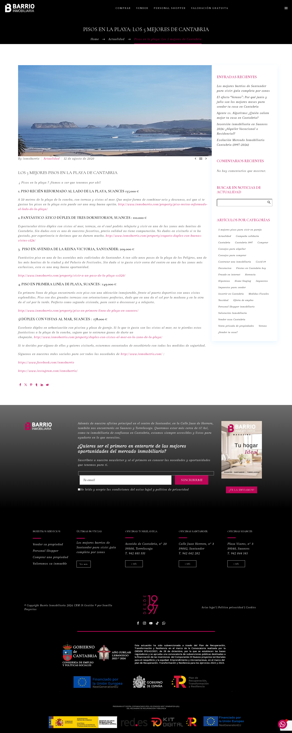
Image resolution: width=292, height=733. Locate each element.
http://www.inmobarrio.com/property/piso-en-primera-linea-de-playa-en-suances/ (78, 311)
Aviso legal (209, 607)
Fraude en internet (229, 274)
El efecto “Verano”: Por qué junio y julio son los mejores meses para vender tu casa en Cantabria (242, 101)
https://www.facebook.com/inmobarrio (46, 362)
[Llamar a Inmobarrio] (163, 623)
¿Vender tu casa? (228, 332)
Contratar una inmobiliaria (234, 261)
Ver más (84, 564)
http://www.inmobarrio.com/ (141, 354)
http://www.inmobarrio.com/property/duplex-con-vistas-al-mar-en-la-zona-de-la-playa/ (98, 337)
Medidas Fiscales (259, 293)
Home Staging (243, 280)
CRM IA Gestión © (85, 605)
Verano (263, 325)
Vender (142, 8)
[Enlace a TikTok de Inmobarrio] (157, 623)
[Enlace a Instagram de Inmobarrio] (144, 623)
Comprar (123, 8)
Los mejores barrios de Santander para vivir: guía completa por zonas (96, 547)
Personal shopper (170, 8)
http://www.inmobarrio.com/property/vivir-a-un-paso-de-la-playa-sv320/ (72, 275)
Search (268, 202)
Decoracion (225, 268)
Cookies (251, 607)
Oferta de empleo (243, 300)
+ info (134, 563)
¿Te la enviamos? (241, 489)
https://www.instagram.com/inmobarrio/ (48, 371)
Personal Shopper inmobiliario (236, 306)
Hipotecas (224, 280)
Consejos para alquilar (232, 248)
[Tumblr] (36, 384)
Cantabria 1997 (244, 242)
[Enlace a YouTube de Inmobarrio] (150, 623)
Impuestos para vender (232, 287)
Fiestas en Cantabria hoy (251, 268)
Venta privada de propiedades (236, 325)
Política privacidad (231, 607)
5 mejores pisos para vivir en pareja (240, 229)
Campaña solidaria (247, 236)
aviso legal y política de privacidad (162, 489)
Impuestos (262, 280)
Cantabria (224, 242)
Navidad (223, 300)
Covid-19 (261, 261)
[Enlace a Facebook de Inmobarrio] (20, 384)
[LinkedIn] (42, 384)
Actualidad (52, 158)
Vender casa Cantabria (231, 319)
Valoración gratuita (209, 8)
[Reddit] (47, 384)
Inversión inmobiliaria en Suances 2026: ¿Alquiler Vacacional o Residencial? (242, 128)
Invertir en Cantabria (231, 293)
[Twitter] (25, 384)
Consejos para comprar (232, 255)
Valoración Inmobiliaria (232, 313)
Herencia (250, 274)
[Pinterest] (31, 384)
